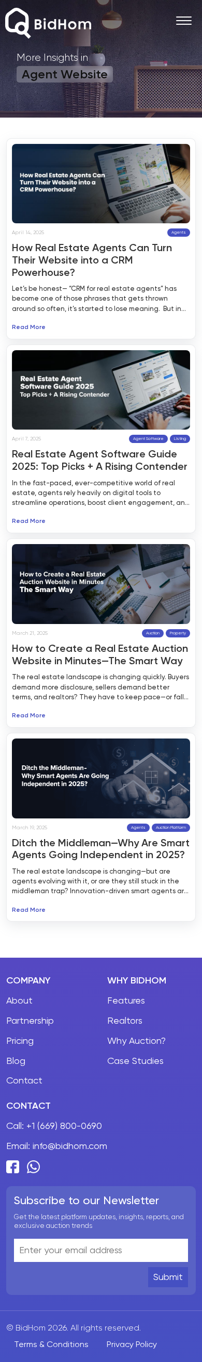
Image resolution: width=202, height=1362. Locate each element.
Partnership (30, 1020)
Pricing (20, 1040)
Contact (24, 1080)
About (19, 1000)
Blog (15, 1060)
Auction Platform (171, 827)
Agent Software (148, 438)
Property (178, 633)
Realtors (124, 1020)
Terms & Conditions (51, 1344)
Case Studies (135, 1060)
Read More (29, 327)
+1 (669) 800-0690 (64, 1125)
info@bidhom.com (70, 1145)
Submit (168, 1276)
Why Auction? (136, 1040)
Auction (153, 633)
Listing (180, 438)
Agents (178, 232)
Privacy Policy (132, 1344)
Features (126, 1000)
